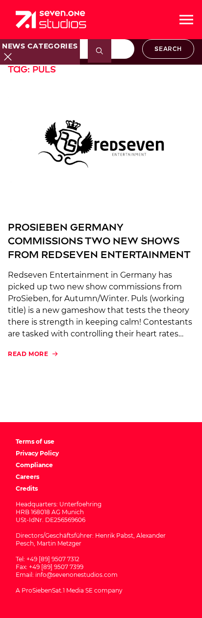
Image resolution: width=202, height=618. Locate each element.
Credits (27, 488)
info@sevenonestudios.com (76, 574)
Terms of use (35, 441)
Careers (27, 476)
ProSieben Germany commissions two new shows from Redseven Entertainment (99, 241)
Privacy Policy (37, 453)
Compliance (34, 465)
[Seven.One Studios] (51, 19)
